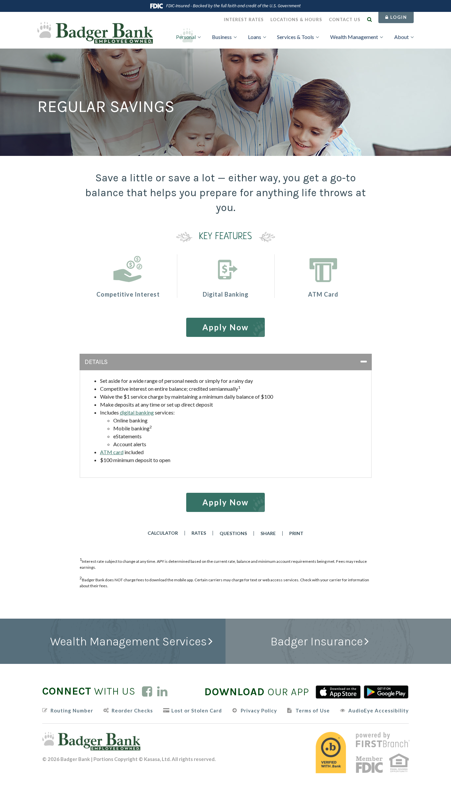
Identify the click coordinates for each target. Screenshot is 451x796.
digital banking (137, 412)
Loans (254, 37)
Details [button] (96, 362)
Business (222, 37)
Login (398, 17)
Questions (233, 533)
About (401, 37)
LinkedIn (162, 691)
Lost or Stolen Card (196, 710)
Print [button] (296, 533)
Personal (186, 37)
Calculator (163, 533)
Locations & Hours (296, 19)
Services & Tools (295, 37)
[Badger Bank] (95, 32)
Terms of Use (312, 710)
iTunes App (338, 692)
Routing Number (72, 710)
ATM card (111, 452)
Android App (386, 692)
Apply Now (225, 327)
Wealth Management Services (128, 641)
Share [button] (268, 533)
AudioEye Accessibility (378, 710)
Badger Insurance (316, 641)
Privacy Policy (259, 710)
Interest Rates (244, 19)
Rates (198, 533)
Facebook (147, 691)
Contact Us (345, 19)
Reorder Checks (132, 710)
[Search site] (369, 19)
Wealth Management (354, 37)
